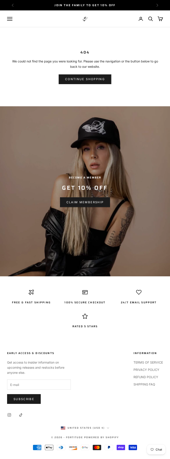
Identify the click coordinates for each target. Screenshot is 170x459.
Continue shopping (85, 79)
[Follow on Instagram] (9, 415)
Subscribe (24, 399)
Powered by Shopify (101, 437)
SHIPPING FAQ (144, 384)
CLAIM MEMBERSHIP (85, 202)
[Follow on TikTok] (21, 415)
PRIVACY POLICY (146, 370)
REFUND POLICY (145, 377)
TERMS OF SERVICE (148, 362)
